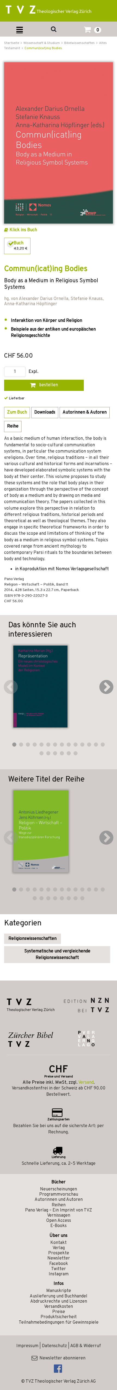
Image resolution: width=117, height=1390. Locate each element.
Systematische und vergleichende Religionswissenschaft (57, 955)
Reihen (59, 1205)
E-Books (58, 1226)
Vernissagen (58, 1215)
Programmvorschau (58, 1194)
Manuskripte (58, 1291)
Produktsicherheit (59, 1317)
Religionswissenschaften (32, 938)
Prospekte (58, 1253)
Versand (86, 1082)
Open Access (58, 1220)
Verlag (59, 1248)
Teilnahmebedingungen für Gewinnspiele (58, 1322)
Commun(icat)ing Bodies (43, 48)
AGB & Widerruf (85, 1346)
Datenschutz (54, 1346)
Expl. (33, 372)
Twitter (58, 1269)
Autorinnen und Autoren (59, 1199)
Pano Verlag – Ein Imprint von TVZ (58, 1210)
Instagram (59, 1274)
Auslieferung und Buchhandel (58, 1296)
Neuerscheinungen (58, 1189)
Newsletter (58, 1258)
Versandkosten (58, 1306)
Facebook (58, 1264)
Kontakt (58, 1243)
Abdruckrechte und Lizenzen (58, 1301)
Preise (58, 1312)
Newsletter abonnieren (61, 1358)
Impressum (27, 1346)
